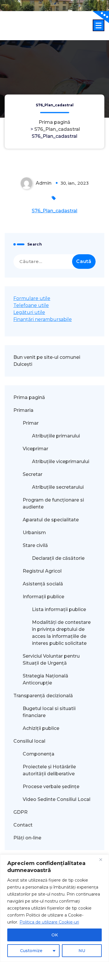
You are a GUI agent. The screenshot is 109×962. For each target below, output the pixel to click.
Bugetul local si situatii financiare (49, 712)
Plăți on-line (27, 838)
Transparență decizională (43, 695)
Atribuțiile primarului (56, 436)
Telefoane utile (31, 305)
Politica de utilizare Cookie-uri (49, 922)
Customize (31, 950)
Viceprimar (35, 448)
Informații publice (43, 596)
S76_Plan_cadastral (57, 129)
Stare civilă (35, 545)
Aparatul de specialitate (51, 520)
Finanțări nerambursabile (42, 319)
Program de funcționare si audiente (53, 503)
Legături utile (29, 312)
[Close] (102, 859)
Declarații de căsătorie (58, 558)
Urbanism (34, 532)
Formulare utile (31, 298)
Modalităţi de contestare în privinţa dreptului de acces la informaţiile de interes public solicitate (61, 632)
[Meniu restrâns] (98, 25)
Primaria (23, 410)
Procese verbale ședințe (51, 786)
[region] (54, 908)
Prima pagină (54, 122)
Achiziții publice (41, 728)
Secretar (32, 474)
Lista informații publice (59, 609)
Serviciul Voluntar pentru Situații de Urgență (51, 659)
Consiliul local (29, 741)
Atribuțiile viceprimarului (60, 461)
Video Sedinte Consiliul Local (56, 799)
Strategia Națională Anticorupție (45, 679)
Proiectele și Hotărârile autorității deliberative (49, 770)
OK (54, 935)
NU (81, 950)
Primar (31, 423)
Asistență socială (43, 584)
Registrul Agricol (43, 571)
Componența (38, 754)
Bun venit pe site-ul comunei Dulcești (46, 360)
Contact (23, 825)
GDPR (20, 812)
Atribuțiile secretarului (58, 487)
